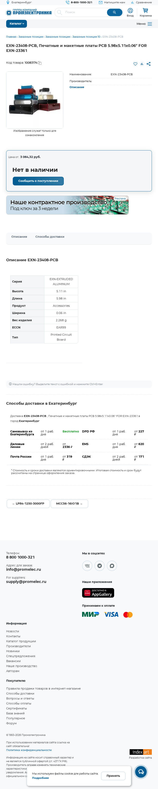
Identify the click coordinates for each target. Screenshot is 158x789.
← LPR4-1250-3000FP (28, 503)
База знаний (15, 713)
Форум (11, 723)
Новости (12, 631)
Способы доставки (49, 236)
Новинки (13, 651)
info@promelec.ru (23, 570)
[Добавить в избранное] (135, 64)
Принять (113, 776)
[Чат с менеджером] (141, 772)
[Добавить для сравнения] (142, 64)
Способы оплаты (18, 703)
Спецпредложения (20, 656)
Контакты (13, 636)
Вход (130, 15)
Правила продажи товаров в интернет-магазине (43, 688)
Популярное (15, 718)
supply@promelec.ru (26, 582)
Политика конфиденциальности (29, 750)
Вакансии (13, 661)
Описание (77, 87)
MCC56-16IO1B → (69, 503)
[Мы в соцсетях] (87, 566)
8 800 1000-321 (20, 557)
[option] (34, 100)
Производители (18, 646)
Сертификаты (16, 708)
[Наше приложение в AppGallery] (98, 593)
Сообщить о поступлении (38, 181)
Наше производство (21, 666)
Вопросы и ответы (20, 698)
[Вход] (130, 10)
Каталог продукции (21, 641)
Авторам (12, 671)
